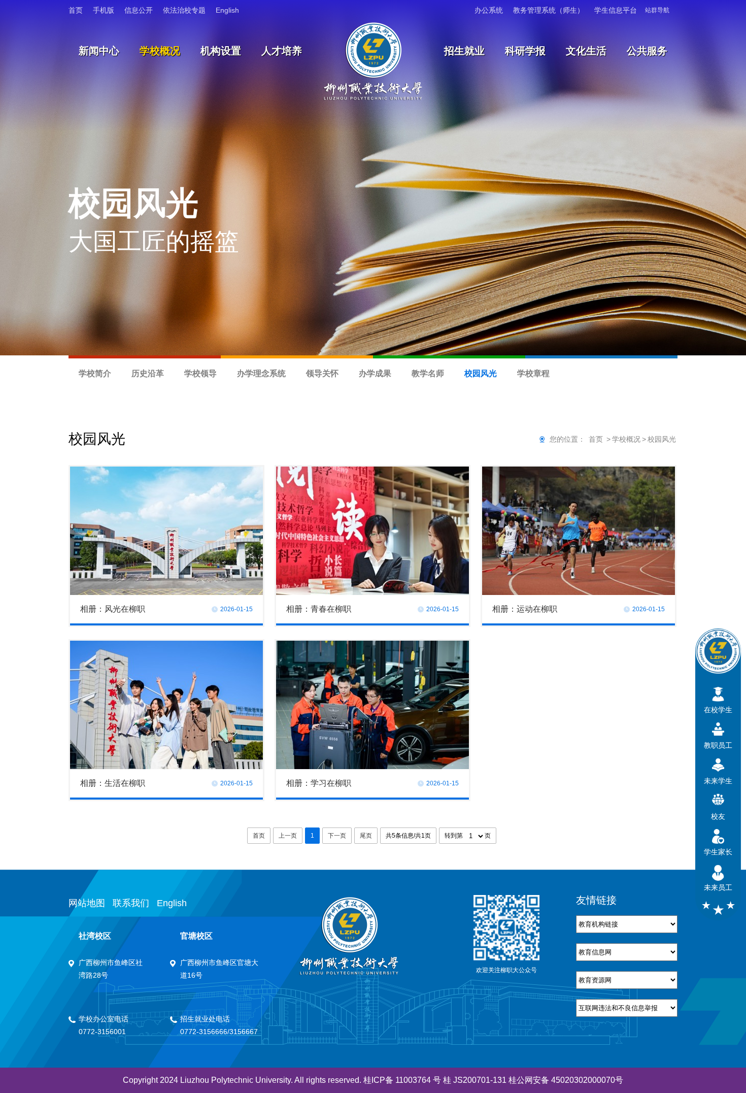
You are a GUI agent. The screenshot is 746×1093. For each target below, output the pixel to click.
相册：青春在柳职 (318, 609)
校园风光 (480, 373)
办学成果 (375, 373)
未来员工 (718, 887)
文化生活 (586, 50)
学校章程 (533, 373)
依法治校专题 (184, 10)
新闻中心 (99, 50)
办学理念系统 (261, 373)
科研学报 (525, 50)
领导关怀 (322, 373)
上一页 (288, 835)
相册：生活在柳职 (112, 783)
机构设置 (220, 50)
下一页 (337, 835)
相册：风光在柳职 (112, 609)
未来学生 (718, 781)
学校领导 (200, 373)
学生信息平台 (615, 10)
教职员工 (718, 745)
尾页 (366, 835)
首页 (76, 10)
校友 (718, 816)
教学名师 (428, 373)
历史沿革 (147, 373)
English (227, 10)
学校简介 (95, 373)
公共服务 (647, 50)
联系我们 (131, 903)
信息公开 (138, 10)
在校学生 (718, 710)
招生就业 (464, 50)
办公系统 (488, 10)
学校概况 (160, 50)
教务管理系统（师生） (548, 10)
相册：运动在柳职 (524, 609)
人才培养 (281, 50)
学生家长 (718, 852)
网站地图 (87, 903)
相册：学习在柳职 (318, 783)
